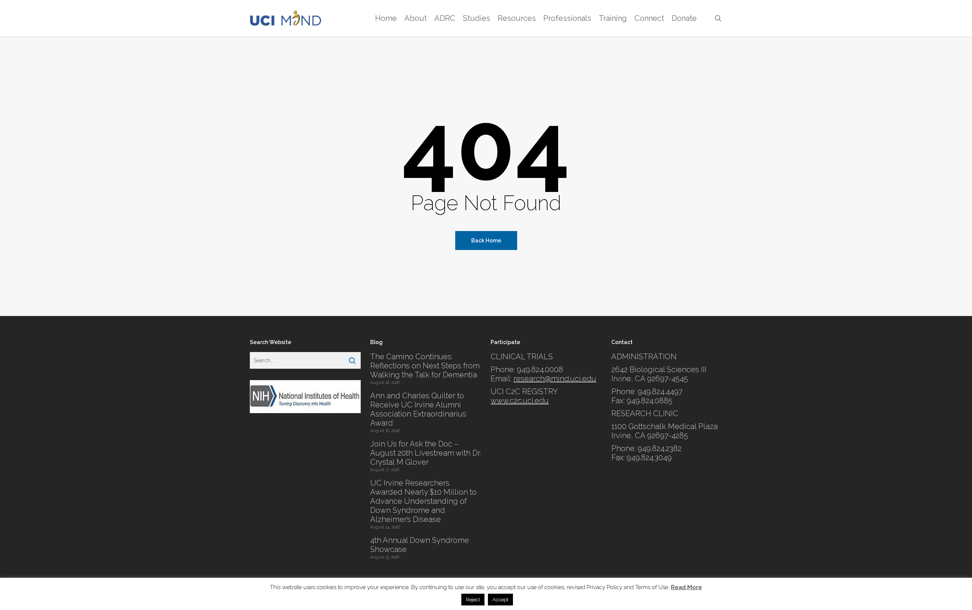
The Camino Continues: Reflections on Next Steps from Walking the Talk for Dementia (425, 365)
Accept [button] (500, 599)
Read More (686, 587)
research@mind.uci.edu (554, 378)
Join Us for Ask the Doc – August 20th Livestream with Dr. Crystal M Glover (425, 453)
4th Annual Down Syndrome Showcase (419, 545)
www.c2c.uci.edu (520, 400)
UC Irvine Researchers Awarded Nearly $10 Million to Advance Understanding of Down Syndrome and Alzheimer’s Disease (423, 501)
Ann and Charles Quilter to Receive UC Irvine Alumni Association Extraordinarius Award (418, 409)
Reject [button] (473, 599)
